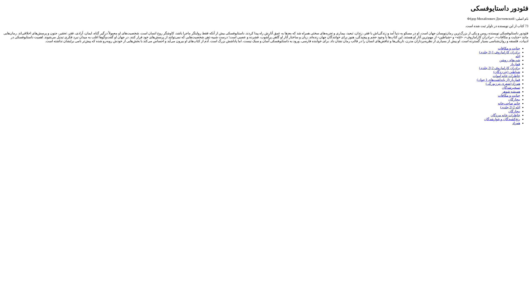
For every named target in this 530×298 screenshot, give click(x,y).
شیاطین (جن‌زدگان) (506, 72)
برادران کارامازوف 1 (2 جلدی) (499, 52)
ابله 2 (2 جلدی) (510, 107)
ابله (518, 56)
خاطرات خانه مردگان (505, 115)
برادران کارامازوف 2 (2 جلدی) (499, 68)
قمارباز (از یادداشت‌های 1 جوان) (498, 80)
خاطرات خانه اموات (506, 76)
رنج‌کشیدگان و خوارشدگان (502, 119)
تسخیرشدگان (511, 87)
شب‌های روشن (509, 60)
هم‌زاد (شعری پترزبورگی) (503, 83)
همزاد (516, 123)
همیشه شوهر (511, 91)
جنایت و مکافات (509, 48)
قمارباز (515, 64)
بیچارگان (514, 99)
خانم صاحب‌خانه (509, 103)
